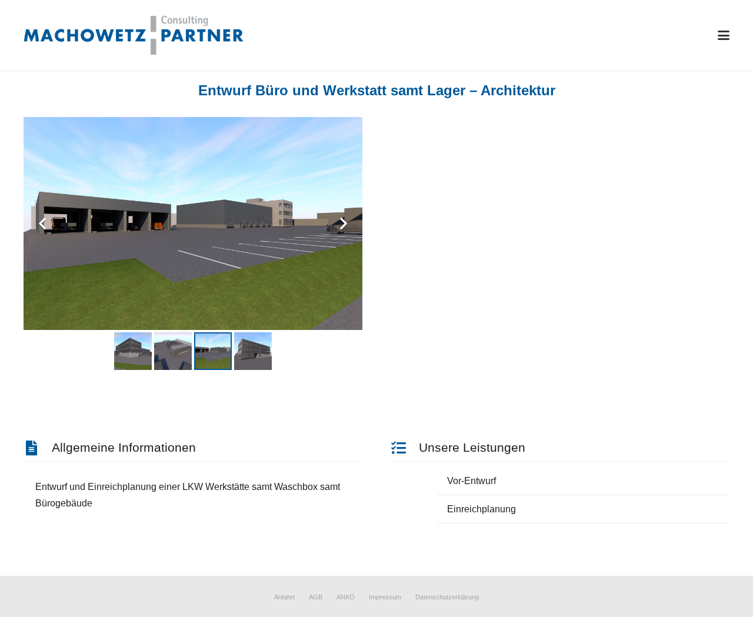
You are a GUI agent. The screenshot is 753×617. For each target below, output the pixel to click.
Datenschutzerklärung (447, 597)
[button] (723, 35)
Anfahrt (284, 597)
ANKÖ (345, 597)
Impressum (385, 597)
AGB (315, 597)
